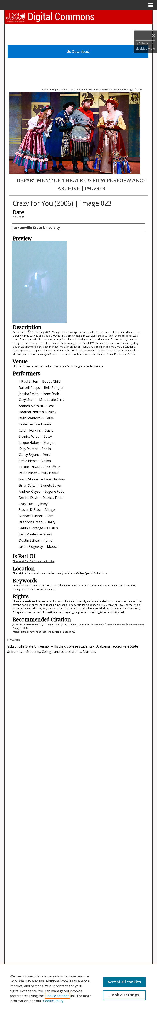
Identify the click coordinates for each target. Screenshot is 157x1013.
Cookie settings (57, 996)
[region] (78, 988)
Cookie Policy (53, 1000)
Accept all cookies (124, 982)
